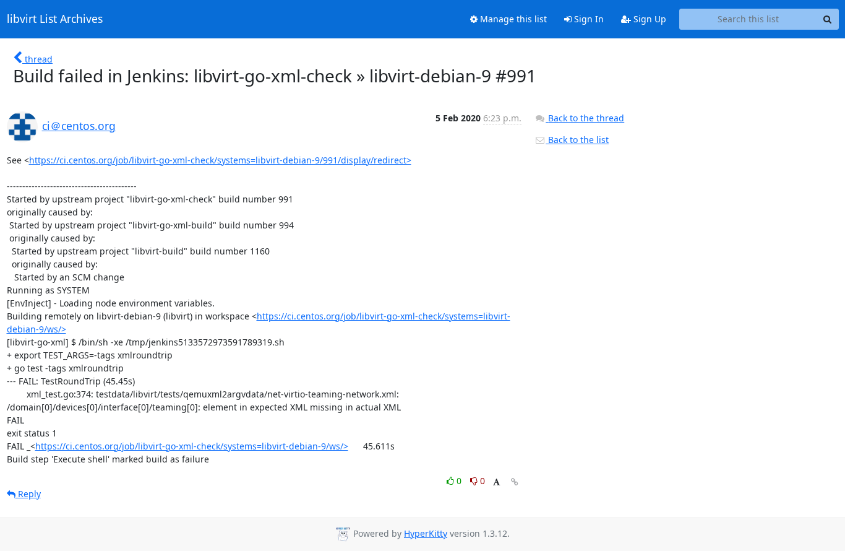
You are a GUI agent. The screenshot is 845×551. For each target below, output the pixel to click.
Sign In (588, 19)
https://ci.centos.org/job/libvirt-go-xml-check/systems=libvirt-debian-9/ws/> (191, 446)
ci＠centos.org (79, 125)
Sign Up (648, 19)
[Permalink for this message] (514, 482)
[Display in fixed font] (496, 482)
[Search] (828, 19)
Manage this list (512, 19)
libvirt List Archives (55, 19)
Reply (28, 494)
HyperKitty (425, 533)
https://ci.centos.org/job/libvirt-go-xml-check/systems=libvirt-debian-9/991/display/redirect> (220, 160)
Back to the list (577, 139)
